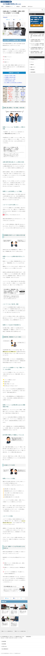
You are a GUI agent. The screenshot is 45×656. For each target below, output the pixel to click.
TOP (13, 636)
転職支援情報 (5, 17)
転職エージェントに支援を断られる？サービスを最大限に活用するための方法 (14, 624)
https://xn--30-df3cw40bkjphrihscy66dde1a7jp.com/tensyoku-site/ (14, 587)
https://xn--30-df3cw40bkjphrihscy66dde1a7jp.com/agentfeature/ (14, 152)
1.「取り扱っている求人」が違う (10, 75)
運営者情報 (24, 6)
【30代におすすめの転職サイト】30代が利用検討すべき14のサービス (14, 612)
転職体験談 (32, 69)
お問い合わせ (30, 6)
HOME (2, 6)
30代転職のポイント (9, 6)
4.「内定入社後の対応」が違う (9, 80)
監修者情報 (4, 641)
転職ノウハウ (33, 67)
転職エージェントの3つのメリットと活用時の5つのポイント (5, 612)
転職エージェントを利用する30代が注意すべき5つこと (23, 612)
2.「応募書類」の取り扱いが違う (10, 77)
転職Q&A (18, 6)
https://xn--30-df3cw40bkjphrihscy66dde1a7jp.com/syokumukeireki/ (14, 294)
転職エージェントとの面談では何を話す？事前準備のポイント (5, 624)
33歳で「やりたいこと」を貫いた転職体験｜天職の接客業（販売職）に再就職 (37, 36)
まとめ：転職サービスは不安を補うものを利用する (13, 82)
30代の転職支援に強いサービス (10, 586)
